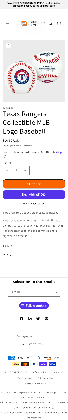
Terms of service (26, 378)
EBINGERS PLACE (20, 372)
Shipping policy (45, 378)
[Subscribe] (55, 292)
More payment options (34, 203)
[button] (7, 23)
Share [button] (10, 255)
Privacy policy (57, 372)
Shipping (7, 145)
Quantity (7, 163)
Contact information (36, 383)
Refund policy (39, 372)
